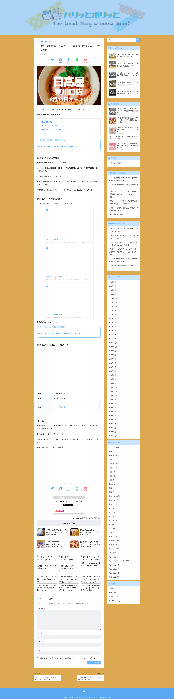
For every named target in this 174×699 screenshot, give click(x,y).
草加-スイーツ (114, 508)
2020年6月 (112, 363)
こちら (65, 176)
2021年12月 (113, 298)
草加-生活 (112, 524)
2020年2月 (112, 379)
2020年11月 (113, 343)
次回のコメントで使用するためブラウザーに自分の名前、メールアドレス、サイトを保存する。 (68, 658)
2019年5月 (112, 416)
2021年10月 (113, 306)
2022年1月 (112, 294)
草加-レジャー (114, 520)
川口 (110, 460)
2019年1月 (112, 432)
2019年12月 (113, 387)
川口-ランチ (113, 472)
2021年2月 (112, 339)
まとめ (43, 133)
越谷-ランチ (113, 545)
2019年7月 (112, 407)
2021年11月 (113, 302)
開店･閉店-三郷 (114, 565)
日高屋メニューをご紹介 (49, 126)
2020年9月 (112, 351)
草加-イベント (114, 492)
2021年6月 (112, 323)
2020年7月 (112, 359)
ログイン (112, 588)
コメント (41, 608)
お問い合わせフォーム (116, 215)
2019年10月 (113, 395)
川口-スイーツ (114, 464)
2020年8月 (112, 355)
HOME (88, 691)
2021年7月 (112, 318)
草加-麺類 (112, 528)
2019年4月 (112, 420)
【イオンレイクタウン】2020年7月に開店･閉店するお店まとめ (59, 333)
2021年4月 (112, 331)
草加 (110, 488)
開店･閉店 (85, 518)
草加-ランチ (113, 516)
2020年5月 (112, 367)
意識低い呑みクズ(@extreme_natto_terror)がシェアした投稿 (63, 242)
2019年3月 (112, 424)
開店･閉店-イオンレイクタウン (119, 561)
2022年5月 (112, 290)
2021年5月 (112, 327)
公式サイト (61, 407)
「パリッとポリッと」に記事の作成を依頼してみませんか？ (123, 230)
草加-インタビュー (115, 496)
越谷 (110, 532)
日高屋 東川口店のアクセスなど (52, 129)
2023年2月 (112, 282)
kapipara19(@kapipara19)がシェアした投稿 (58, 317)
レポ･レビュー (114, 447)
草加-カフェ (113, 504)
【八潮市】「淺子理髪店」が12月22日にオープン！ (123, 186)
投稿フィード (113, 593)
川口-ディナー (114, 468)
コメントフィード (115, 597)
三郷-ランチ (113, 455)
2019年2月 (112, 428)
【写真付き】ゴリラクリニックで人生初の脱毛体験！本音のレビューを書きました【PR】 (123, 194)
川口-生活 (112, 480)
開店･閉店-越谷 (114, 577)
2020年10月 (113, 347)
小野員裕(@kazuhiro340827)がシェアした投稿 (59, 280)
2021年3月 (112, 335)
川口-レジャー (114, 476)
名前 (39, 633)
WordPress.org (114, 601)
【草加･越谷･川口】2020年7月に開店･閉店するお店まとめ (57, 147)
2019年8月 (112, 403)
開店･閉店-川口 (96, 518)
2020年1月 (112, 383)
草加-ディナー (114, 512)
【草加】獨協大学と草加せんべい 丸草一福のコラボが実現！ (124, 209)
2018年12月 (113, 436)
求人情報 (112, 484)
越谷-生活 (112, 553)
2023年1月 (112, 286)
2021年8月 (112, 314)
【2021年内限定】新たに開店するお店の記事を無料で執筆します (123, 179)
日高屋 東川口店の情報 (49, 122)
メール (40, 641)
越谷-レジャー (114, 549)
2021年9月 (112, 310)
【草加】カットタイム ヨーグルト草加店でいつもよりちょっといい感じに (124, 202)
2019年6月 (112, 412)
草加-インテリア (114, 500)
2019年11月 (113, 391)
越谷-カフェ (113, 536)
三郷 (110, 451)
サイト (39, 650)
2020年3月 (112, 375)
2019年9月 (112, 399)
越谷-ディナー (114, 540)
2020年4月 (112, 371)
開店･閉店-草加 (114, 573)
